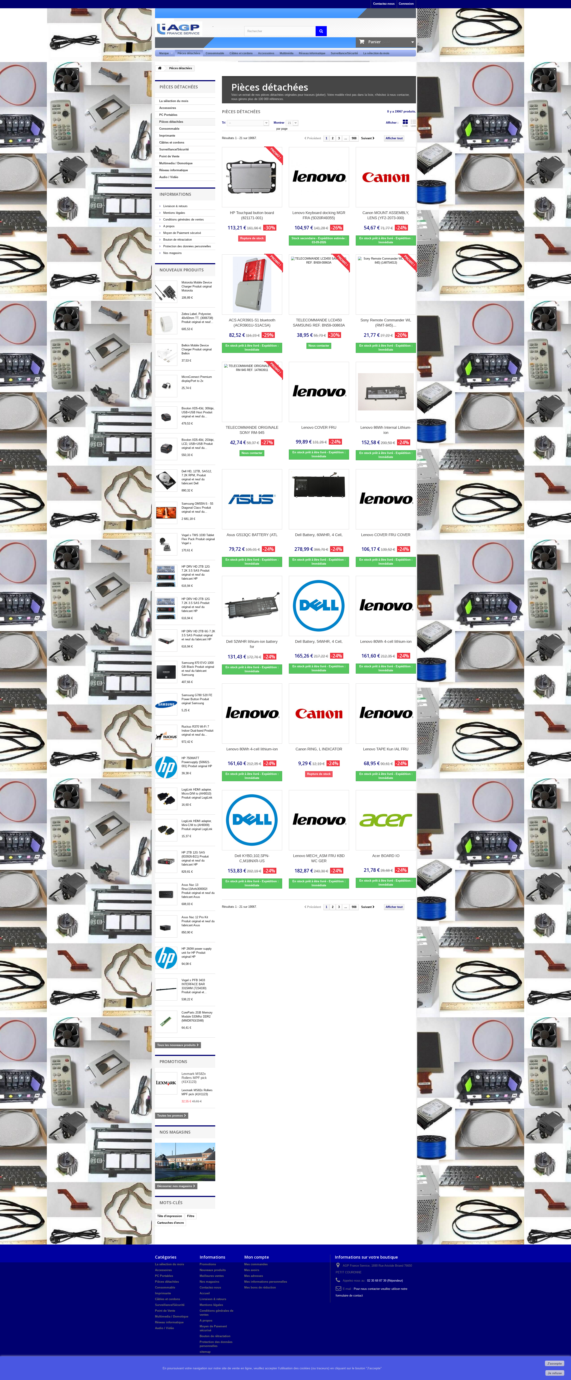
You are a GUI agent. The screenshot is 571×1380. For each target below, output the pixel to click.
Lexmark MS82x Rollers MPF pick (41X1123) (194, 1078)
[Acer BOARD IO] (386, 820)
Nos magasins (172, 253)
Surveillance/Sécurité (344, 53)
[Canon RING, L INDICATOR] (319, 713)
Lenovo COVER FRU (318, 427)
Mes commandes (256, 1264)
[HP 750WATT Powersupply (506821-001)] (166, 767)
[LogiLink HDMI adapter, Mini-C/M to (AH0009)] (166, 830)
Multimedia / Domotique (175, 163)
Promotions (173, 1061)
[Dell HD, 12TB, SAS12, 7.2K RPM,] (166, 480)
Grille (405, 126)
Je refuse (555, 1373)
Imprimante (167, 135)
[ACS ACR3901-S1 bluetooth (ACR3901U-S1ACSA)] (252, 284)
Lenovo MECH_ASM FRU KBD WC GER (319, 858)
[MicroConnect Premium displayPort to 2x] (166, 386)
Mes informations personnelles (265, 1281)
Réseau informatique (312, 53)
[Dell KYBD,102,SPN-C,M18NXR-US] (252, 820)
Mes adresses (253, 1276)
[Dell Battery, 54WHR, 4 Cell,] (319, 606)
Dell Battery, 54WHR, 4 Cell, (319, 641)
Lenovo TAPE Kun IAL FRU (385, 749)
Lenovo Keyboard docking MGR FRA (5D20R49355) (318, 215)
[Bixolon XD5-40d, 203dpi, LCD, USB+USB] (166, 449)
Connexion (406, 3)
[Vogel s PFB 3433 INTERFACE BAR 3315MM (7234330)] (166, 989)
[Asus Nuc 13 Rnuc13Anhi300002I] (166, 894)
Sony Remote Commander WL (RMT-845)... (385, 322)
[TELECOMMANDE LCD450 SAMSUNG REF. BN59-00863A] (319, 284)
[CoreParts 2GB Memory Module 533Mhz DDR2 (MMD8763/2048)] (166, 1022)
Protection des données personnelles (186, 246)
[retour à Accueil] (159, 68)
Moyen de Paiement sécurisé (181, 233)
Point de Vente (169, 156)
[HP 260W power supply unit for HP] (166, 958)
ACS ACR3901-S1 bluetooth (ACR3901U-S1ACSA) (252, 322)
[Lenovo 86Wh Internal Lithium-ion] (386, 392)
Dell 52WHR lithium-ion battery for (252, 644)
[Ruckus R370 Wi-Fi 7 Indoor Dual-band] (166, 736)
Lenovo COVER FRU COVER (385, 535)
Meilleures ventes (212, 1276)
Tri (224, 122)
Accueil (205, 1293)
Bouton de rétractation (177, 239)
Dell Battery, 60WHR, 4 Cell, (319, 535)
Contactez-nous (384, 3)
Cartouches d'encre (170, 1222)
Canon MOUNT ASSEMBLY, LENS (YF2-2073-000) (385, 215)
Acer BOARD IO (385, 856)
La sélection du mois (376, 53)
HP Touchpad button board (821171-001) (252, 215)
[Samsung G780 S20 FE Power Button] (166, 704)
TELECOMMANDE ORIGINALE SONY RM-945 (252, 430)
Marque (163, 53)
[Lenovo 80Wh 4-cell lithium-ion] (386, 606)
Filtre (190, 1216)
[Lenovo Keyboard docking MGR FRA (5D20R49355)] (319, 177)
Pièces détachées (189, 53)
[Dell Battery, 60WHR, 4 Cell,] (319, 499)
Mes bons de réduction (260, 1287)
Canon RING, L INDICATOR (319, 749)
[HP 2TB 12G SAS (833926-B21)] (166, 862)
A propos (168, 226)
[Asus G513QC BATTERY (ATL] (252, 499)
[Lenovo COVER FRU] (319, 392)
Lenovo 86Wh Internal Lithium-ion (385, 430)
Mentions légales (173, 212)
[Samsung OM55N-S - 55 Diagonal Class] (166, 513)
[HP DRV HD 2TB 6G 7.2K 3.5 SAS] (166, 640)
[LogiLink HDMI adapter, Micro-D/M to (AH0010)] (166, 799)
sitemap (205, 1351)
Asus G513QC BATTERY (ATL (252, 535)
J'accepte (554, 1363)
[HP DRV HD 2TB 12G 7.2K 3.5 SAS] (166, 576)
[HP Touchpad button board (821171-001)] (252, 177)
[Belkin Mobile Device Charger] (166, 354)
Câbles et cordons (241, 53)
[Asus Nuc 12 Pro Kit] (166, 926)
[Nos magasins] (185, 1162)
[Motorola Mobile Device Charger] (166, 292)
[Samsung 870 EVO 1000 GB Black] (166, 672)
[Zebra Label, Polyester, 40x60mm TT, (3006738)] (166, 323)
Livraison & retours (175, 206)
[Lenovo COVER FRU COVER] (386, 499)
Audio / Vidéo (168, 177)
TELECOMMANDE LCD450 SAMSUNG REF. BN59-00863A (319, 322)
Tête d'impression (169, 1216)
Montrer (279, 122)
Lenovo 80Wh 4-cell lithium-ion (386, 641)
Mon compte (256, 1257)
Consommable (215, 53)
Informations (175, 194)
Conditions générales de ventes (183, 219)
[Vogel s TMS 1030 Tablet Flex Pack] (166, 544)
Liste (413, 126)
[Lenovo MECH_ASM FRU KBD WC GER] (319, 820)
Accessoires (266, 53)
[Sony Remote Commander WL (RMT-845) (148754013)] (386, 284)
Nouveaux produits (181, 270)
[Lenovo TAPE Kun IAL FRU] (386, 713)
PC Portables (168, 115)
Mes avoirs (251, 1270)
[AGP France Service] (196, 28)
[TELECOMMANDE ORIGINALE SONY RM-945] (252, 392)
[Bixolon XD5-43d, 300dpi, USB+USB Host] (166, 417)
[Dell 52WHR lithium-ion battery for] (252, 606)
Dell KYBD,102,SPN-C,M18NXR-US (252, 858)
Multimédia (287, 53)
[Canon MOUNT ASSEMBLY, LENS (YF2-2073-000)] (386, 177)
